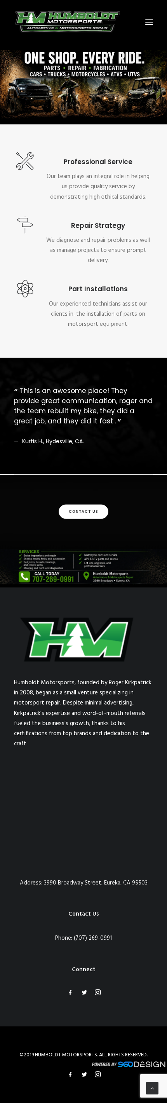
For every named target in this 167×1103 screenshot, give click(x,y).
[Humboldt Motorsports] (67, 22)
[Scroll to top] (152, 1088)
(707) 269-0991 (93, 938)
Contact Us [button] (84, 511)
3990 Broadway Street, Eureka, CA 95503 (96, 883)
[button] (149, 22)
